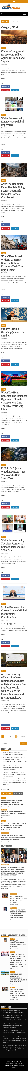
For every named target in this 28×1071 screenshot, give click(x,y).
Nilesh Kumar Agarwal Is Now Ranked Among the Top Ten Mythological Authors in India (12, 802)
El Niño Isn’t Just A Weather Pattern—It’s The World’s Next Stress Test (13, 473)
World (3, 48)
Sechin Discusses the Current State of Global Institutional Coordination (14, 612)
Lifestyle (4, 797)
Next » (23, 736)
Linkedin (15, 90)
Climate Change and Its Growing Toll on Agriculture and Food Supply (13, 56)
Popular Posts (7, 794)
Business (4, 821)
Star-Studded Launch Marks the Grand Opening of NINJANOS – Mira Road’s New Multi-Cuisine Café (14, 774)
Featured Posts (7, 846)
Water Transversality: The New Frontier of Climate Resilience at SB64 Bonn (13, 545)
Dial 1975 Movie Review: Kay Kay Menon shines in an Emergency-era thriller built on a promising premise (18, 914)
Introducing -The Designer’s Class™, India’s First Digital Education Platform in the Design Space (13, 825)
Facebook (6, 86)
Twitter (15, 86)
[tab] (7, 793)
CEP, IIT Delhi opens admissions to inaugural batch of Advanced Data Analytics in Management (12, 767)
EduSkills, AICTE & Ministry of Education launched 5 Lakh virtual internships (13, 814)
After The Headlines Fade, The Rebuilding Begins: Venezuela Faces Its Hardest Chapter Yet (13, 190)
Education (4, 809)
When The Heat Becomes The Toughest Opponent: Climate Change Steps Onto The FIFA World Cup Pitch (14, 401)
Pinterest (6, 90)
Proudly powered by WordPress (14, 1063)
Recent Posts (18, 794)
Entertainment (5, 833)
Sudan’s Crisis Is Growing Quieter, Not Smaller (13, 332)
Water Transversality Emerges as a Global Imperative (13, 122)
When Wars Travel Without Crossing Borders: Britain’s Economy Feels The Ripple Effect (12, 263)
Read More (3, 78)
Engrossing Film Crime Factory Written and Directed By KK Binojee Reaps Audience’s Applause (13, 837)
